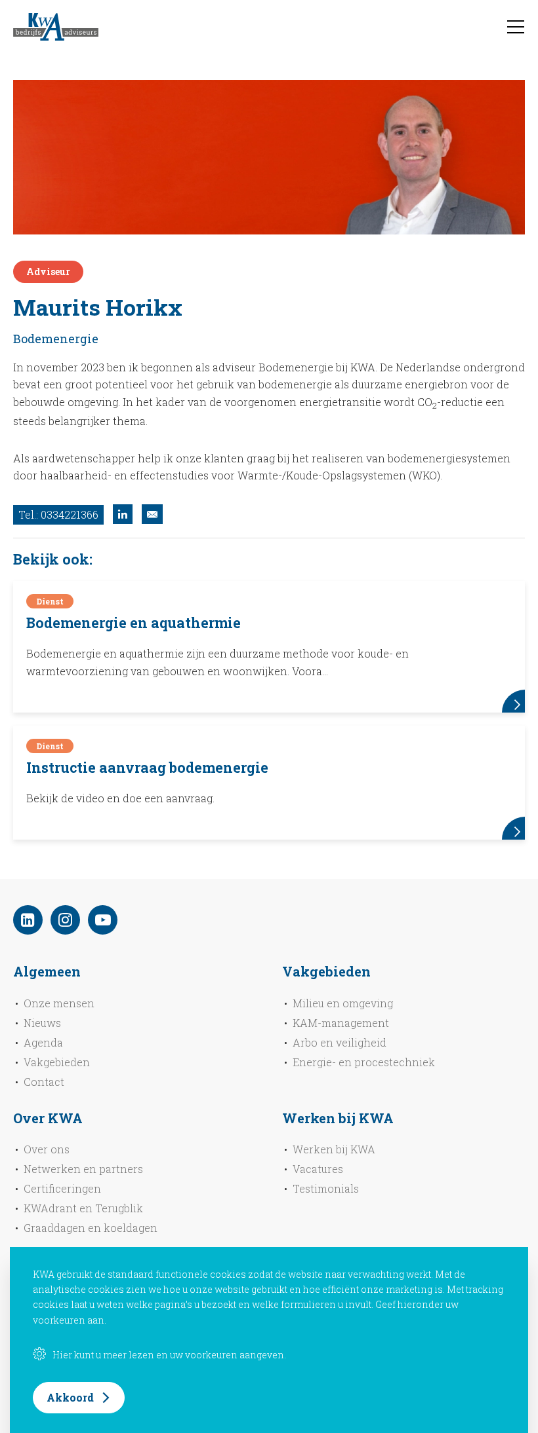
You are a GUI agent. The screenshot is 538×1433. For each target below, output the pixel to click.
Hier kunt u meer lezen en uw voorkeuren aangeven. (169, 1355)
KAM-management (341, 1023)
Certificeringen (62, 1188)
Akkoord (70, 1397)
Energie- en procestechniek (364, 1062)
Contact (44, 1082)
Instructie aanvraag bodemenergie (147, 767)
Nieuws (42, 1023)
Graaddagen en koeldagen (90, 1228)
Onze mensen (59, 1003)
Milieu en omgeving (343, 1003)
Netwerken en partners (83, 1169)
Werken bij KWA (334, 1149)
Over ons (47, 1149)
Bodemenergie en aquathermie (133, 623)
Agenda (43, 1042)
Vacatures (318, 1169)
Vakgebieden (57, 1062)
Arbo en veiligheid (339, 1042)
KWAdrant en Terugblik (83, 1208)
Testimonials (326, 1188)
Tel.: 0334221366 (58, 514)
